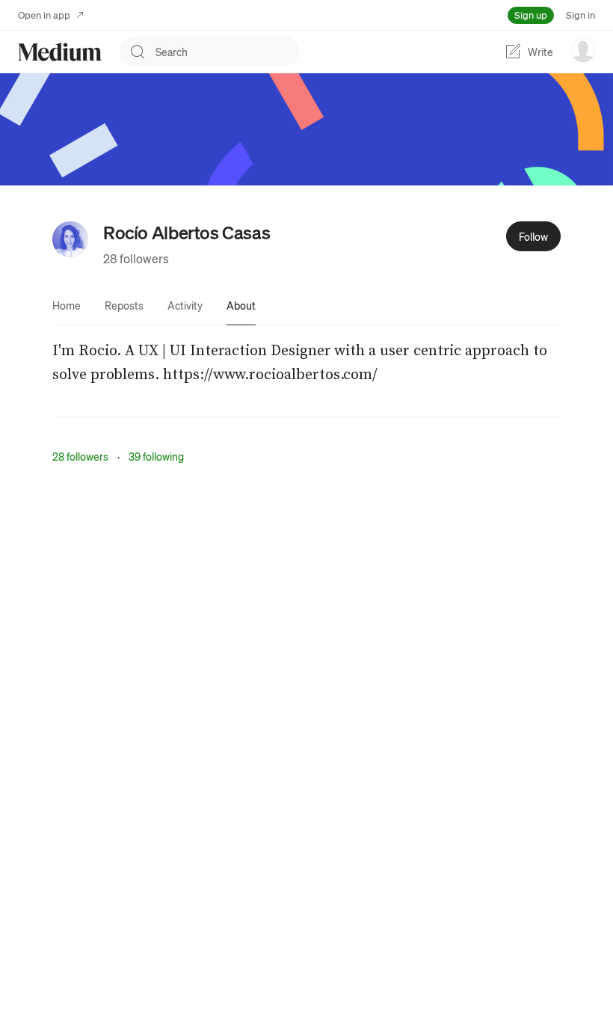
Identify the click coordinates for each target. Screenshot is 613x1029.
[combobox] (227, 52)
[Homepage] (60, 52)
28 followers (136, 258)
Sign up (530, 14)
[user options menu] (583, 50)
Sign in (580, 14)
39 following (156, 456)
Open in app (44, 14)
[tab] (66, 305)
